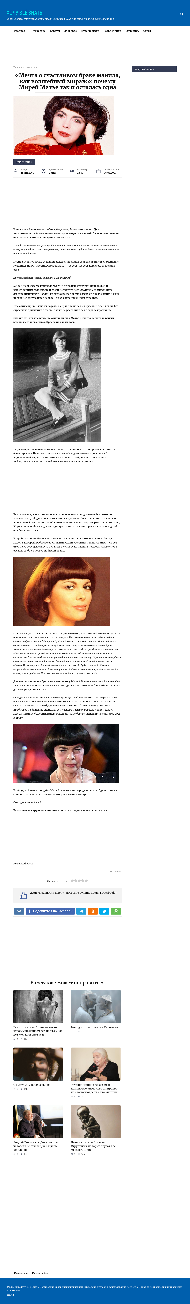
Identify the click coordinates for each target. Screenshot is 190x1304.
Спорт (147, 30)
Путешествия (90, 30)
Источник (116, 871)
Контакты (21, 1273)
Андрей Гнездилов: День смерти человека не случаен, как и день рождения (35, 1146)
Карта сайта (40, 1273)
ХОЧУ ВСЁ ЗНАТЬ (24, 12)
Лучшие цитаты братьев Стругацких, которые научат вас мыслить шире (93, 1146)
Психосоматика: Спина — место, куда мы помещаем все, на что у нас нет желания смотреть (37, 1031)
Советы (55, 30)
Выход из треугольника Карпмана (94, 1027)
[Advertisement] (86, 52)
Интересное (38, 30)
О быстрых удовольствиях (31, 1085)
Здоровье (70, 30)
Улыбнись (132, 30)
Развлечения (112, 30)
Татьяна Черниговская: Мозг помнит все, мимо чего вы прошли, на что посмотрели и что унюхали (95, 1088)
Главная (19, 30)
